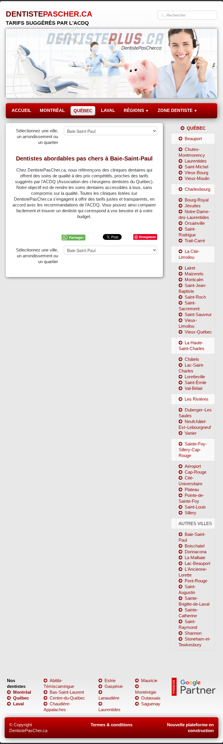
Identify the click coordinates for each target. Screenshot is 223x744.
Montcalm (194, 279)
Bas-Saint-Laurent (67, 692)
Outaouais (151, 697)
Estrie (110, 680)
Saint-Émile (195, 382)
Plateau (192, 489)
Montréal (22, 692)
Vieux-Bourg (196, 172)
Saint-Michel (196, 166)
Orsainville (195, 223)
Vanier (191, 433)
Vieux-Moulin (197, 178)
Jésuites (193, 205)
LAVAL (108, 110)
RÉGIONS (136, 110)
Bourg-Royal (196, 199)
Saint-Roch (195, 297)
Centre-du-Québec (67, 697)
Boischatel (194, 545)
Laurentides (196, 160)
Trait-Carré (195, 240)
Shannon (193, 633)
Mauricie (149, 680)
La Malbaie (195, 557)
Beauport (193, 138)
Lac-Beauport (197, 563)
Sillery (190, 512)
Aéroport (193, 466)
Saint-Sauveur (198, 314)
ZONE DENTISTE (177, 110)
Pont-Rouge (196, 580)
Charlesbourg (197, 189)
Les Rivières (196, 399)
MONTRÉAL (52, 110)
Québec (21, 697)
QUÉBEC (82, 110)
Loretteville (195, 376)
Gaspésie (114, 686)
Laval (18, 703)
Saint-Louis (195, 506)
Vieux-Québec (198, 331)
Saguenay (150, 703)
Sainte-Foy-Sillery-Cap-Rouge (193, 449)
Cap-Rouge (195, 472)
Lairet (190, 267)
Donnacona (195, 551)
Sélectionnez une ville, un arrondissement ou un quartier (37, 136)
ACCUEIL (21, 110)
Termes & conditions (111, 724)
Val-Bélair (194, 388)
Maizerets (194, 273)
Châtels (192, 359)
